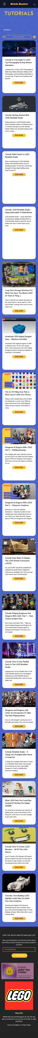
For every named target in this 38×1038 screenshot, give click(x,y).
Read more (19, 83)
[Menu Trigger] (4, 4)
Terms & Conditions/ (13, 1025)
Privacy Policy (26, 1025)
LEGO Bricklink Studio (18, 37)
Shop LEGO (19, 1013)
